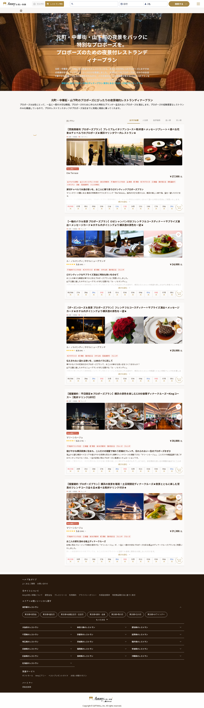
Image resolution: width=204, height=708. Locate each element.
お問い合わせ (42, 583)
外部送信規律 (104, 595)
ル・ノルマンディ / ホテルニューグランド (86, 260)
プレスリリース (60, 595)
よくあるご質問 (28, 583)
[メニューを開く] (198, 4)
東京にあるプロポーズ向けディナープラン (123, 83)
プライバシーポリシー (88, 595)
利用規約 (72, 595)
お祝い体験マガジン (79, 675)
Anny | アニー (40, 675)
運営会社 (48, 595)
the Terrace (72, 173)
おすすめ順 (133, 120)
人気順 (145, 120)
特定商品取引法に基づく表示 (123, 595)
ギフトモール (27, 675)
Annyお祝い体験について (32, 595)
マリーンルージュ (74, 437)
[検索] (179, 4)
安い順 (178, 120)
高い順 (168, 120)
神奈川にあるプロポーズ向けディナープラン (82, 83)
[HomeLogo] (102, 698)
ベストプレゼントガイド (58, 675)
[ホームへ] (14, 3)
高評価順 (156, 120)
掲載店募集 (26, 687)
